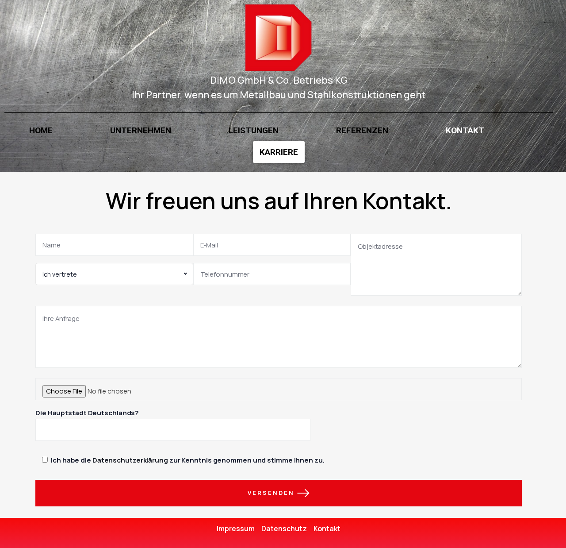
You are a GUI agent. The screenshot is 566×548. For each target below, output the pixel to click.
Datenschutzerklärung (130, 460)
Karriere (279, 152)
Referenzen (362, 130)
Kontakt (465, 130)
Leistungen (254, 130)
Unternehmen (140, 130)
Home (41, 130)
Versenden (272, 492)
